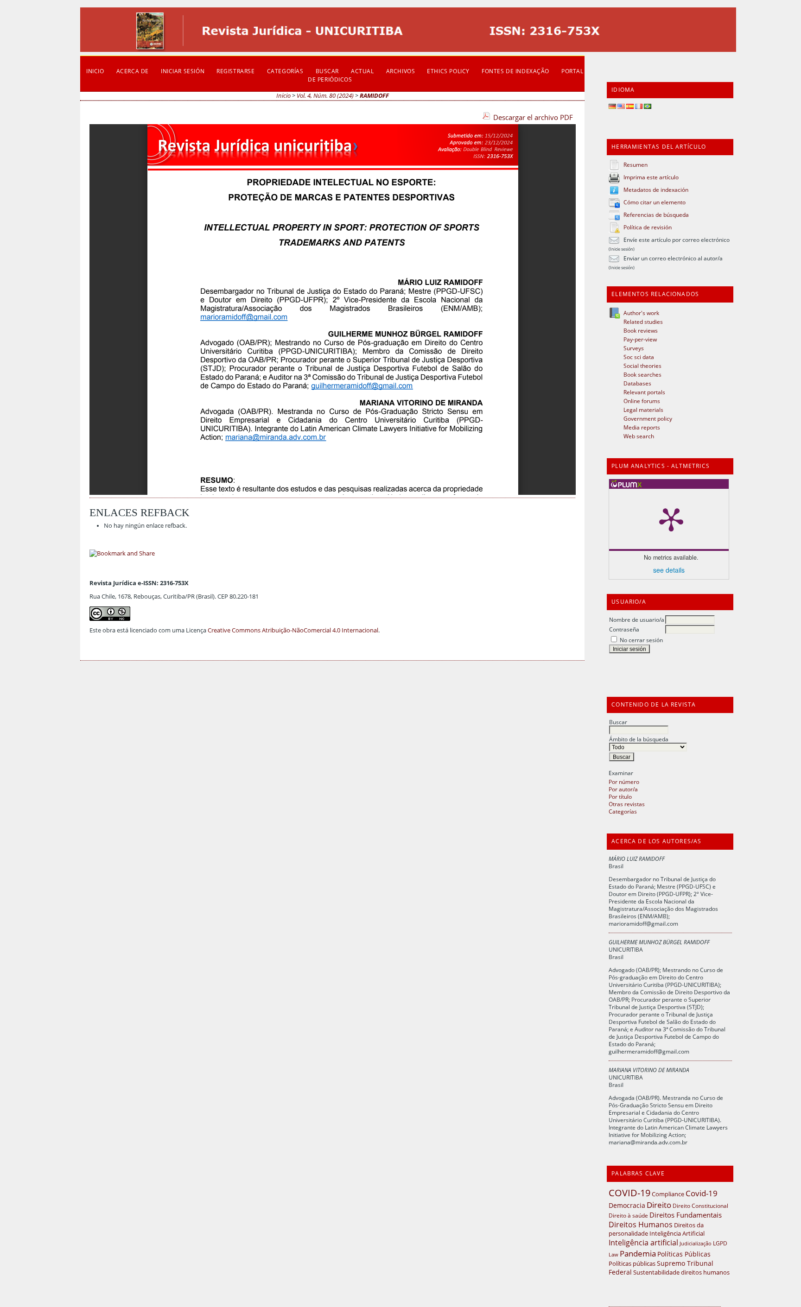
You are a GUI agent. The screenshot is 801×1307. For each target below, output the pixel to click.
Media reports (641, 427)
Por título (620, 796)
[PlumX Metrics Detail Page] (671, 519)
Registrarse (235, 71)
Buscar (618, 722)
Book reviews (640, 330)
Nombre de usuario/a (636, 619)
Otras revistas (627, 804)
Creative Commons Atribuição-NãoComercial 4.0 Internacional (293, 630)
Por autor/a (623, 789)
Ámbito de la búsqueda (638, 739)
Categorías (623, 811)
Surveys (633, 348)
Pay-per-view (640, 339)
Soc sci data (638, 356)
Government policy (647, 418)
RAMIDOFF (374, 96)
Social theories (642, 365)
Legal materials (643, 409)
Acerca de (132, 71)
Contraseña (624, 629)
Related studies (643, 321)
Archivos (400, 71)
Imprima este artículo (651, 177)
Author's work (641, 312)
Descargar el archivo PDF (533, 117)
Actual (362, 71)
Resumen (635, 164)
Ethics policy (448, 71)
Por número (624, 781)
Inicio (95, 71)
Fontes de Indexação (515, 71)
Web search (638, 436)
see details (669, 570)
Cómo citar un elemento (654, 202)
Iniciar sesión (182, 71)
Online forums (641, 400)
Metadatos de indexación (655, 189)
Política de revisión (647, 227)
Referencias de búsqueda (656, 214)
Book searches (642, 374)
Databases (637, 383)
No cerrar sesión (641, 640)
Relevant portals (644, 392)
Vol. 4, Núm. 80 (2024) (325, 96)
